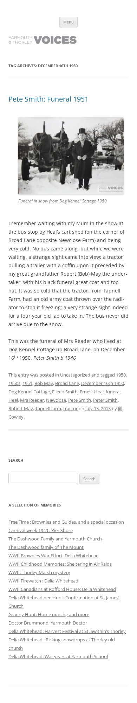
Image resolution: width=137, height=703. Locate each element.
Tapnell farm (48, 408)
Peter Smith (105, 400)
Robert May (20, 408)
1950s (14, 383)
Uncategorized (75, 375)
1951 (27, 383)
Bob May (43, 383)
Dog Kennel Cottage (29, 391)
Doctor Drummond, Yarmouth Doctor (47, 623)
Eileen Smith (65, 391)
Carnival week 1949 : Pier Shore (40, 530)
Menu (68, 22)
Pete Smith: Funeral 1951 (48, 99)
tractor (70, 408)
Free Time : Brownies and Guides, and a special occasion (66, 522)
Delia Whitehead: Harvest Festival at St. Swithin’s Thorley (67, 631)
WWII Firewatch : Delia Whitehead (43, 581)
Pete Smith (79, 400)
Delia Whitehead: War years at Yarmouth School (58, 656)
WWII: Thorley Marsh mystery (39, 572)
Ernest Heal (92, 391)
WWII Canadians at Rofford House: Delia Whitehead (62, 589)
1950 (121, 375)
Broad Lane (67, 383)
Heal (13, 400)
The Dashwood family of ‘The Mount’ (46, 547)
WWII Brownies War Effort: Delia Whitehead (53, 555)
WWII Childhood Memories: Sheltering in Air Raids (60, 564)
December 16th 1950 (102, 383)
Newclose (56, 400)
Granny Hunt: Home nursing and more (48, 614)
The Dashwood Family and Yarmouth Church (55, 539)
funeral (113, 391)
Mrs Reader (32, 400)
